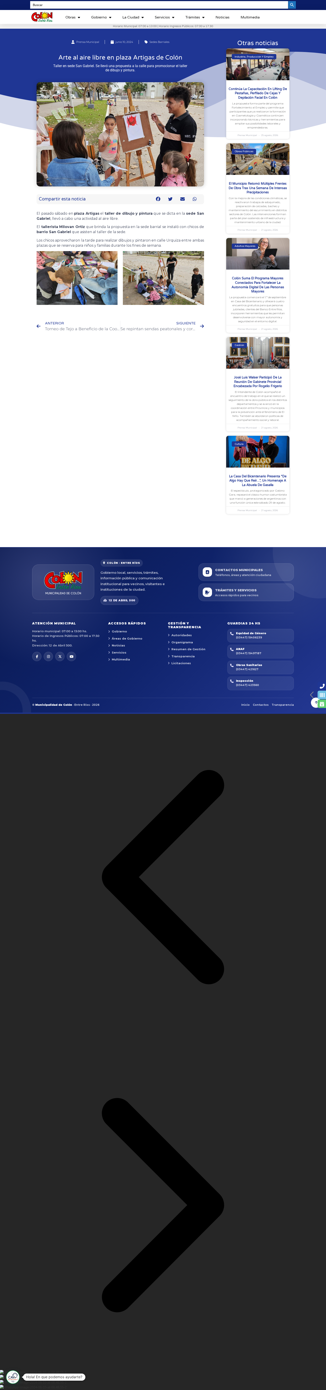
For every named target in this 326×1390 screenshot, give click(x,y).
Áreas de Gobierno (127, 638)
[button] (158, 199)
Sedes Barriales (159, 42)
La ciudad (130, 17)
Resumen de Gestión (188, 649)
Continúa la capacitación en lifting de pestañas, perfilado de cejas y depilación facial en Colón (258, 93)
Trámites (192, 17)
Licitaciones (181, 663)
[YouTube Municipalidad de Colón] (71, 656)
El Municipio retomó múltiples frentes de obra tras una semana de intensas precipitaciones (258, 188)
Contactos (261, 704)
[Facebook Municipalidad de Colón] (36, 656)
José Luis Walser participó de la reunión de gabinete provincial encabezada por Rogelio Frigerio (258, 382)
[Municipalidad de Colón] (63, 582)
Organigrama (182, 642)
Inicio (245, 704)
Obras (70, 17)
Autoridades (181, 635)
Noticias (223, 17)
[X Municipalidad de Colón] (60, 656)
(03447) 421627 (247, 669)
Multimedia (250, 17)
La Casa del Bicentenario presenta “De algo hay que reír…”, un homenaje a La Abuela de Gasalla (258, 480)
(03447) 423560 (247, 685)
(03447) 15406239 (249, 637)
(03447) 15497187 (248, 653)
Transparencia (183, 656)
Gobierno (99, 17)
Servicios (162, 17)
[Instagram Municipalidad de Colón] (48, 656)
